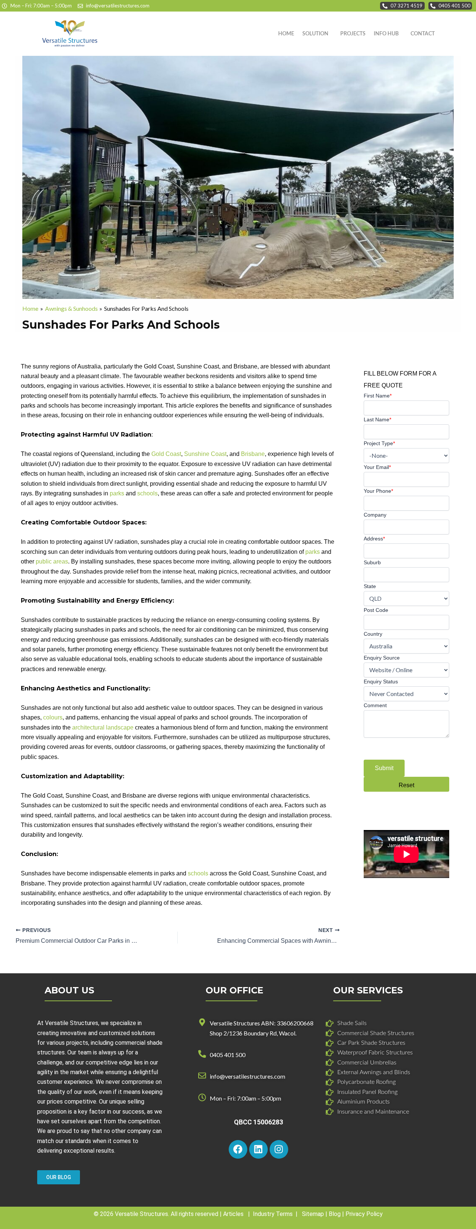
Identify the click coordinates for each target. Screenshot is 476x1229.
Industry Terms (273, 1213)
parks (117, 493)
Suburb (372, 562)
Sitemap (313, 1213)
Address (374, 539)
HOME (286, 33)
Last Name (377, 419)
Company (375, 515)
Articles (233, 1213)
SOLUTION (315, 33)
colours (52, 717)
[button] (317, 34)
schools (147, 493)
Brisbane (253, 454)
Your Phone (378, 491)
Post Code (376, 610)
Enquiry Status (381, 681)
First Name (378, 396)
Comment (375, 705)
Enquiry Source (382, 658)
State (370, 586)
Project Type (379, 443)
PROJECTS (353, 33)
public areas (52, 561)
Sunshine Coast (205, 454)
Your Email (377, 467)
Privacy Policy (364, 1213)
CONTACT (423, 33)
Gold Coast (166, 454)
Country (373, 634)
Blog (335, 1213)
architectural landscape (103, 727)
